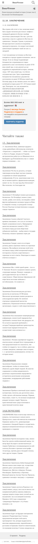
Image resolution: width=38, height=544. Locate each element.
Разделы (22, 536)
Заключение (9, 166)
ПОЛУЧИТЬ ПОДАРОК (15, 122)
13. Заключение (11, 142)
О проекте (14, 536)
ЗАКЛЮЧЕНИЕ (11, 410)
